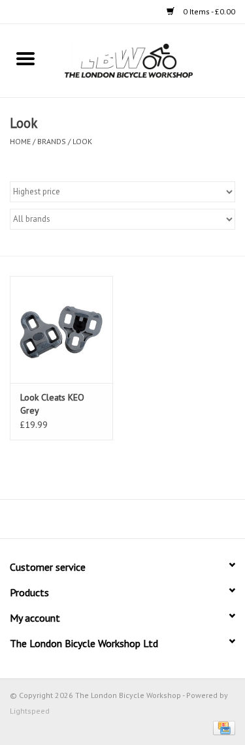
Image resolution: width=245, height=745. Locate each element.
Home (20, 141)
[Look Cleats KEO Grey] (61, 330)
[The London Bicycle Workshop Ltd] (148, 60)
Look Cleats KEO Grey (52, 403)
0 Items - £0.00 (208, 11)
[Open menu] (25, 58)
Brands (51, 141)
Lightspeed (30, 711)
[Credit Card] (221, 727)
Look (82, 141)
